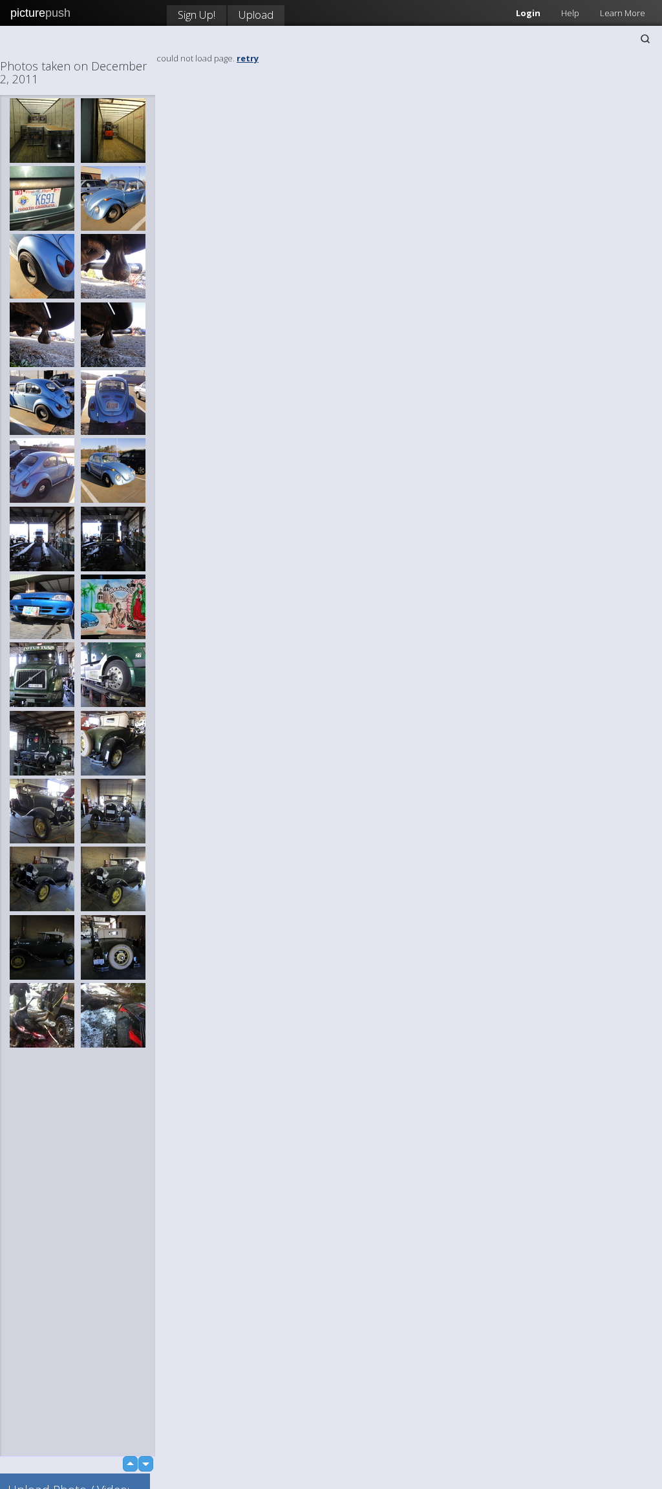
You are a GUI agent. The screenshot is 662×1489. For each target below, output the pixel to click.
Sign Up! (196, 14)
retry (248, 58)
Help (570, 13)
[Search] (645, 38)
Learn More (622, 13)
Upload (256, 14)
